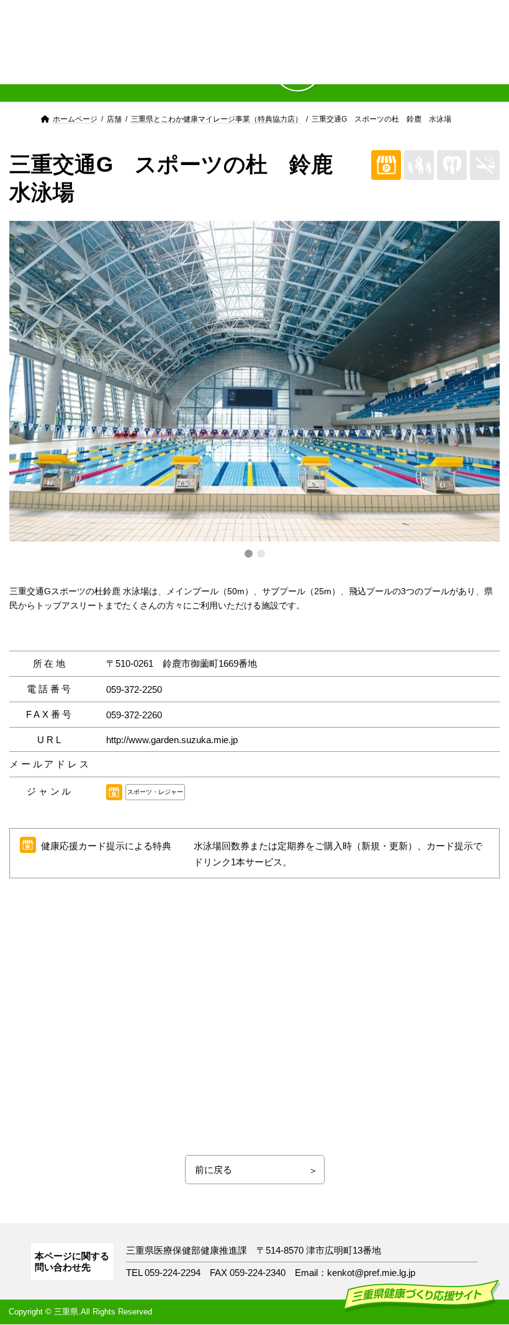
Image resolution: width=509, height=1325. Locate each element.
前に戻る (213, 1169)
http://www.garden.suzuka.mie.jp (172, 739)
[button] (249, 554)
